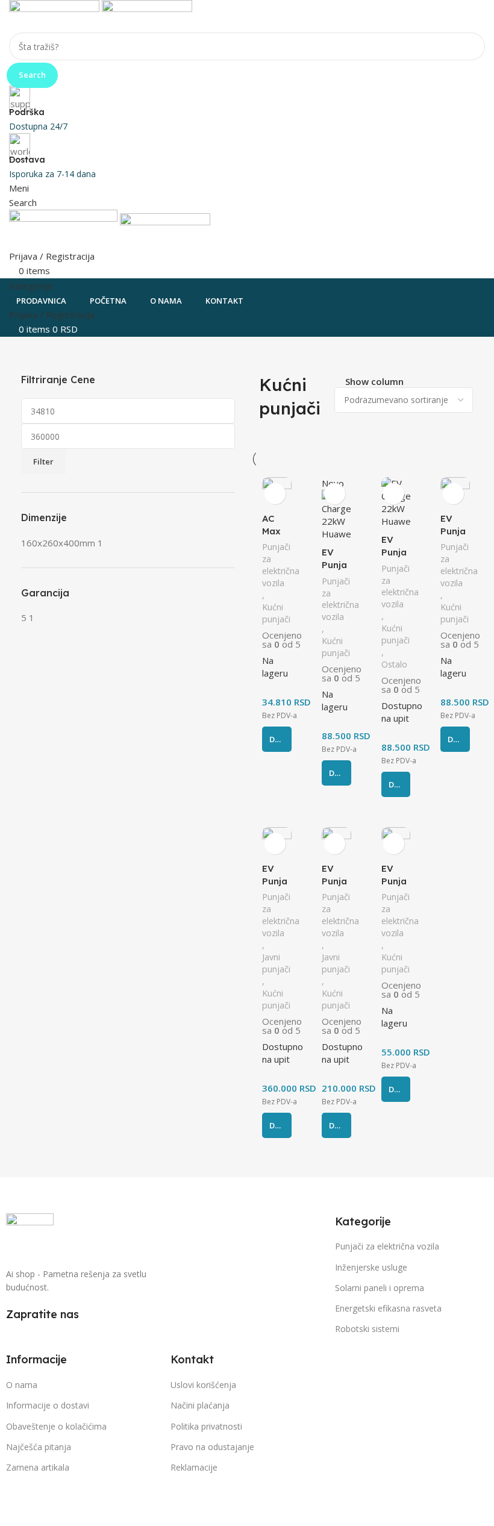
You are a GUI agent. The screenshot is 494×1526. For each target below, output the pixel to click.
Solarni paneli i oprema (379, 1287)
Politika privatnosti (206, 1426)
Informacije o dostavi (47, 1405)
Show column (374, 382)
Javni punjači (276, 963)
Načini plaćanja (200, 1405)
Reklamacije (193, 1467)
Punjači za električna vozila (280, 565)
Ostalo (394, 664)
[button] (277, 739)
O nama (21, 1384)
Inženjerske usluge (371, 1267)
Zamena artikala (37, 1467)
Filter (43, 461)
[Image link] (30, 1233)
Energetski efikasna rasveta (388, 1308)
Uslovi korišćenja (203, 1384)
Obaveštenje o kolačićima (56, 1426)
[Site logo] (55, 15)
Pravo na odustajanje (212, 1447)
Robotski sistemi (367, 1328)
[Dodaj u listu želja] (275, 493)
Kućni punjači (276, 613)
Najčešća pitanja (38, 1447)
